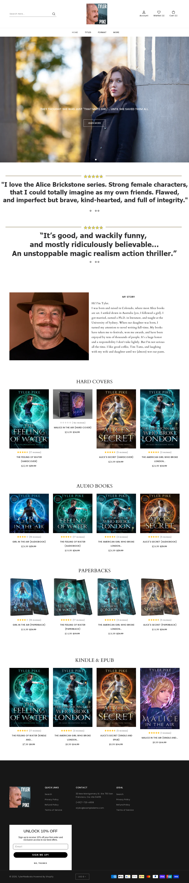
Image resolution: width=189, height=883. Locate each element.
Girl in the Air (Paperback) (29, 624)
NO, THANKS (40, 863)
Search (48, 794)
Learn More (94, 123)
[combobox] (32, 14)
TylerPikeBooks (25, 876)
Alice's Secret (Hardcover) (116, 457)
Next (180, 96)
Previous (9, 96)
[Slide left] (10, 420)
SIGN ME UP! (40, 855)
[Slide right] (178, 420)
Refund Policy (52, 804)
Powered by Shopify (43, 876)
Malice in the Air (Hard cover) (73, 427)
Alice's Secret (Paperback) (160, 624)
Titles (88, 32)
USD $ (81, 876)
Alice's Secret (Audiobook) (160, 541)
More (116, 32)
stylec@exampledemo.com (90, 808)
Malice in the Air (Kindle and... (160, 737)
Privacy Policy (52, 799)
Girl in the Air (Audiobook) (29, 541)
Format (102, 32)
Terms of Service (53, 810)
